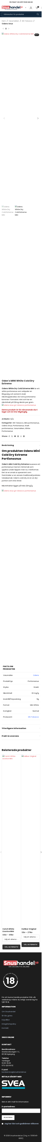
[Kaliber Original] (30, 841)
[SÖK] (37, 14)
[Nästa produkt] (8, 28)
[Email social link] (15, 436)
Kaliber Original (29, 929)
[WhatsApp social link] (21, 436)
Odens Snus (7, 23)
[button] (4, 118)
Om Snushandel (8, 1011)
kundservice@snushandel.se (14, 1072)
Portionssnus (18, 425)
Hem (4, 21)
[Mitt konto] (31, 7)
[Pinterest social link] (18, 436)
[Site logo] (12, 7)
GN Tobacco (27, 21)
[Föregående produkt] (3, 28)
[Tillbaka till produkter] (6, 28)
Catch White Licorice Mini (8, 930)
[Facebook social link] (9, 436)
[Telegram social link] (23, 436)
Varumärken (14, 21)
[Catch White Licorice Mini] (11, 841)
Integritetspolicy (9, 1024)
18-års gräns (7, 1015)
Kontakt (5, 1028)
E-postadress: (8, 1106)
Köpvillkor (6, 1020)
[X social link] (12, 436)
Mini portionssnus (31, 423)
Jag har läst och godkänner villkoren (21, 1123)
